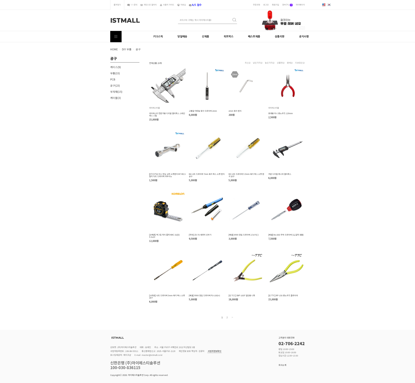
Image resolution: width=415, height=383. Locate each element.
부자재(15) (116, 91)
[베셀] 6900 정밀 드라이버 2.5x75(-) (244, 235)
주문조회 (256, 5)
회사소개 (282, 364)
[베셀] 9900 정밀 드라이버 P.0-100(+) (204, 295)
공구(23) (115, 85)
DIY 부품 (126, 49)
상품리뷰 (280, 36)
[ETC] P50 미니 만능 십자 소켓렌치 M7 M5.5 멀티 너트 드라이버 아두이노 (167, 175)
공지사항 (304, 36)
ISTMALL (125, 20)
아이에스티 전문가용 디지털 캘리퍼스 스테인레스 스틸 (167, 114)
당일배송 (182, 36)
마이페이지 (300, 5)
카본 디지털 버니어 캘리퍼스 (279, 174)
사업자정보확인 (214, 351)
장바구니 (287, 5)
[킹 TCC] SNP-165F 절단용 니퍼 (242, 295)
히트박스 (228, 36)
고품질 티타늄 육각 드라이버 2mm (203, 111)
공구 (138, 49)
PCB (112, 79)
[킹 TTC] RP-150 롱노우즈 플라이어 (283, 295)
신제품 (205, 36)
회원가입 (275, 5)
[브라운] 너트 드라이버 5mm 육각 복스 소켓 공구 (167, 296)
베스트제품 (254, 36)
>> (231, 317)
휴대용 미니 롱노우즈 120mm (280, 113)
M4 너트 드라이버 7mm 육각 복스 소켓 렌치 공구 (207, 175)
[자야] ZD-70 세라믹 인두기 (200, 235)
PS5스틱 (158, 36)
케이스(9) (115, 67)
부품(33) (115, 73)
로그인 (266, 5)
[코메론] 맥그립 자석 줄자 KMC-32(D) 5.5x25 (164, 236)
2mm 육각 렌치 (235, 111)
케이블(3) (115, 97)
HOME (114, 49)
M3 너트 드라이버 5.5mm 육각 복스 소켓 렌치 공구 (246, 175)
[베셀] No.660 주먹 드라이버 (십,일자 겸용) (286, 235)
